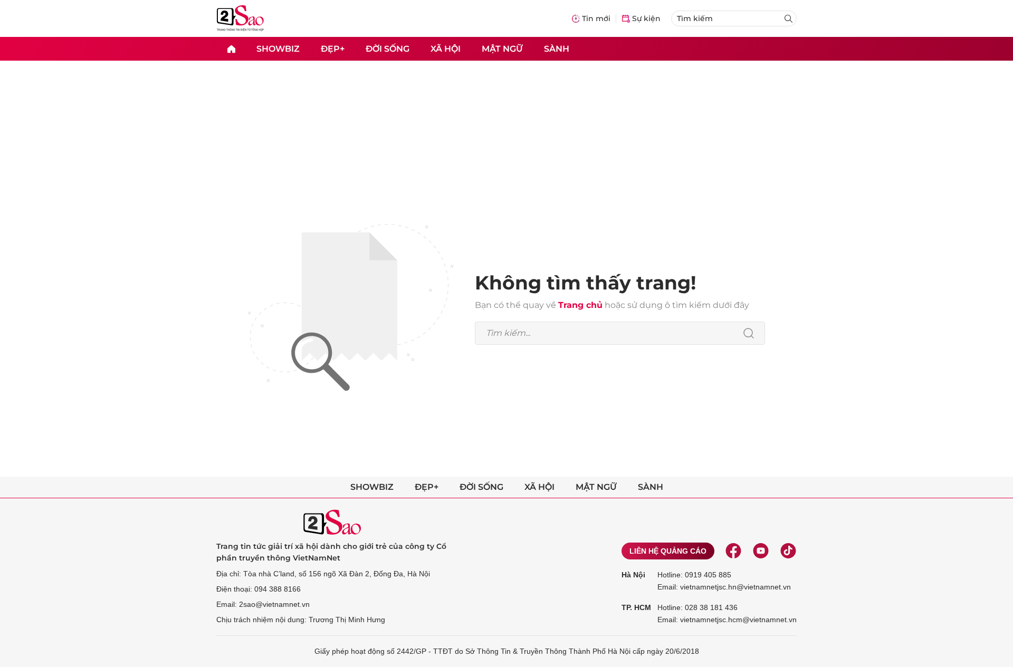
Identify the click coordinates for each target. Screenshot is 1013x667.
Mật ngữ (502, 48)
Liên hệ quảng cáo (667, 551)
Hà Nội (633, 575)
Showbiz (278, 48)
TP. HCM (636, 607)
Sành (556, 48)
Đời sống (387, 48)
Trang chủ (580, 305)
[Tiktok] (788, 551)
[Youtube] (760, 551)
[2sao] (231, 49)
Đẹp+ (333, 48)
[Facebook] (733, 551)
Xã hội (446, 48)
